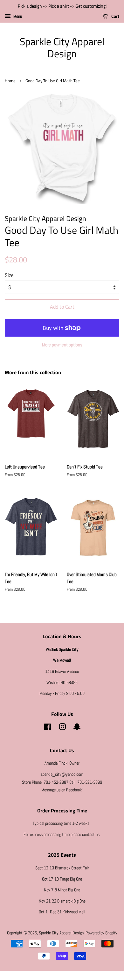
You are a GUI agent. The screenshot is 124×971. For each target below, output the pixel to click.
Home (10, 81)
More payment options (62, 345)
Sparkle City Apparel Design (62, 47)
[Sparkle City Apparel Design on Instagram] (62, 728)
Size (9, 275)
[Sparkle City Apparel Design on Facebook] (47, 728)
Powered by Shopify (101, 933)
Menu (17, 16)
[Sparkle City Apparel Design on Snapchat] (76, 728)
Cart (114, 16)
